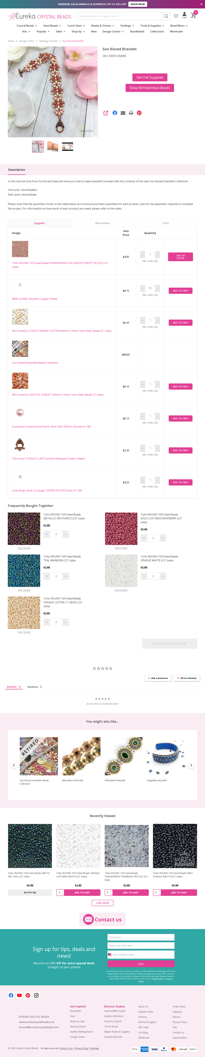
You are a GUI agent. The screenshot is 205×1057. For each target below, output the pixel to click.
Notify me (30, 892)
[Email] (123, 113)
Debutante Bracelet (115, 780)
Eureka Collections (113, 1016)
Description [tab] (16, 170)
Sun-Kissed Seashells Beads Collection (35, 362)
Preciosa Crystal (112, 1021)
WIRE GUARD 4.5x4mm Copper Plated (34, 299)
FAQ (175, 1027)
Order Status (179, 1006)
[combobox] (120, 16)
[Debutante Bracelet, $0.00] (124, 756)
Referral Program (147, 1022)
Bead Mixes (177, 25)
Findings (126, 25)
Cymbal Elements (113, 1036)
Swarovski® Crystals (115, 1010)
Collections (157, 31)
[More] (36, 25)
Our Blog (143, 1032)
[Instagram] (36, 995)
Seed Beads (50, 25)
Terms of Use (66, 1048)
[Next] (191, 765)
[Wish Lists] (176, 16)
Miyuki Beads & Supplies (117, 1031)
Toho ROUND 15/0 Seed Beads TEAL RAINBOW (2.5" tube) (62, 558)
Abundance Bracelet (72, 780)
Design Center (112, 31)
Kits (24, 31)
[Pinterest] (139, 113)
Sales (59, 31)
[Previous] (14, 765)
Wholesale (176, 31)
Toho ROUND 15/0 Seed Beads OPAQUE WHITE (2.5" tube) (159, 558)
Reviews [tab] (12, 686)
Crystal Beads (25, 25)
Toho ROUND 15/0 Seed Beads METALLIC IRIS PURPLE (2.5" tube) (64, 516)
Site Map (94, 1048)
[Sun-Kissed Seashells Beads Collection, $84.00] (39, 756)
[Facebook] (115, 113)
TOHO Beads (111, 1026)
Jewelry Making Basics (81, 1031)
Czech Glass (74, 25)
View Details (24, 547)
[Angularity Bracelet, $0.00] (166, 756)
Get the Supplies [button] (149, 77)
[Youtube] (19, 995)
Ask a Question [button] (159, 678)
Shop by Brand (77, 1026)
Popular (41, 31)
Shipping (177, 1011)
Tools (165, 223)
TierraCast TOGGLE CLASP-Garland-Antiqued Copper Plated (48, 458)
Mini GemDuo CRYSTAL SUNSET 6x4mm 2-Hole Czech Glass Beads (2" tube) (57, 394)
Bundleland (137, 31)
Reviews (142, 1016)
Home (11, 40)
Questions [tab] (32, 686)
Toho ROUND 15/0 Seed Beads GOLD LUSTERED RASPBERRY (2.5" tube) (161, 518)
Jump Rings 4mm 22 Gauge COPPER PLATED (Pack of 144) (47, 490)
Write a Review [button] (188, 678)
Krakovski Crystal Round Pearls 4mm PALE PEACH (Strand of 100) (51, 426)
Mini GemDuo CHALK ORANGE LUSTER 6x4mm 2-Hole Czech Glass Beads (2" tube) (61, 331)
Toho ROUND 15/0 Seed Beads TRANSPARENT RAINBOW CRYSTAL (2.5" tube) (126, 876)
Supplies (39, 223)
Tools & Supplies (150, 25)
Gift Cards (143, 1027)
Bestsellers (76, 1010)
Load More (102, 902)
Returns (177, 1016)
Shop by (77, 31)
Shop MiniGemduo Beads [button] (150, 87)
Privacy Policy (157, 978)
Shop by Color (77, 1021)
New (94, 31)
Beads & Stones (101, 25)
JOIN (141, 963)
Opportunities (180, 1037)
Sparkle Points (145, 1011)
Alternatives (102, 223)
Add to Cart (180, 290)
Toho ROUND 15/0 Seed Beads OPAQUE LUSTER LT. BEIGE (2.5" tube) (62, 602)
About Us (143, 1006)
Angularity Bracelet (157, 780)
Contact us (178, 1032)
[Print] (131, 113)
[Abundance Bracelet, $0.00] (81, 756)
